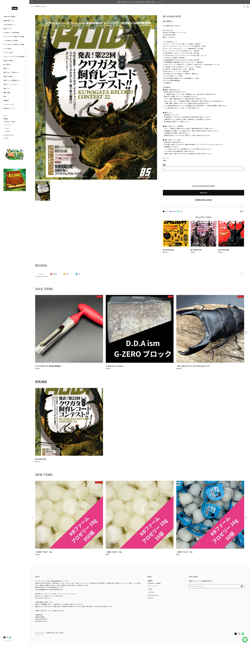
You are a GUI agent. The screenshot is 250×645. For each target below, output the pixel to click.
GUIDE (7, 128)
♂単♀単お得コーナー (10, 24)
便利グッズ (7, 88)
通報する (242, 211)
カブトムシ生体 (8, 52)
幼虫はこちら (7, 28)
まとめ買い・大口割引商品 (11, 32)
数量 (164, 165)
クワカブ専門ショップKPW (39, 6)
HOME (5, 115)
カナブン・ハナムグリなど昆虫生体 (14, 56)
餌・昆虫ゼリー (8, 64)
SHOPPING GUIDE (8, 135)
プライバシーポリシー (40, 632)
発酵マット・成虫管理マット (12, 80)
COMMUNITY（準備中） (10, 121)
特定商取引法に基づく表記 (52, 632)
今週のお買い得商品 (9, 16)
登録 (241, 586)
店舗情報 (6, 119)
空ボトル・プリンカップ (11, 84)
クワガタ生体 (7, 48)
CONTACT (6, 138)
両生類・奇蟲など (9, 60)
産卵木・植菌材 (8, 76)
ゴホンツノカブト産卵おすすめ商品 (14, 36)
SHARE (174, 211)
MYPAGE (7, 131)
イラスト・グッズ (9, 104)
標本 (5, 96)
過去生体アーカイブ (9, 108)
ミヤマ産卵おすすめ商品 (11, 40)
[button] (246, 332)
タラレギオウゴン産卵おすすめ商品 (14, 44)
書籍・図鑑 (7, 92)
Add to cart (203, 192)
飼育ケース (7, 68)
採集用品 (6, 100)
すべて (41, 274)
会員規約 (61, 632)
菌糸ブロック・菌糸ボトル (11, 72)
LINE (180, 211)
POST (167, 211)
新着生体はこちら (9, 20)
